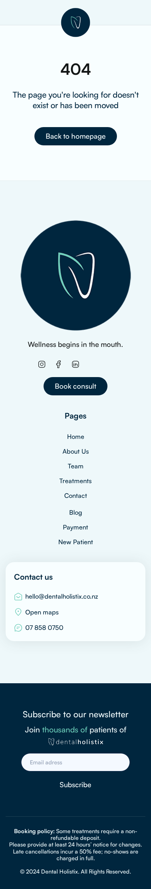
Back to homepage (76, 136)
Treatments (75, 481)
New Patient (75, 542)
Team (76, 466)
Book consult (75, 386)
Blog (75, 512)
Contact (75, 495)
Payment (75, 527)
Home (75, 436)
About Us (76, 451)
